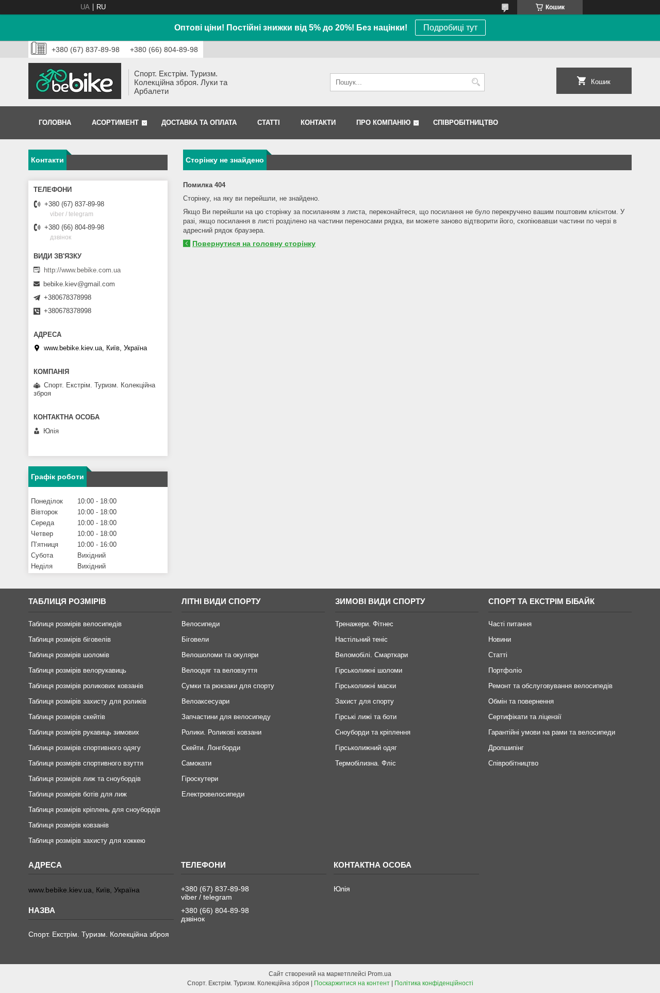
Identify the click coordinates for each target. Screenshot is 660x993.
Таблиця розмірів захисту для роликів (87, 701)
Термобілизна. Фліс (365, 763)
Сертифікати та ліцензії (525, 717)
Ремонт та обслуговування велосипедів (550, 686)
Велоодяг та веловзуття (219, 670)
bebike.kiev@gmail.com (79, 284)
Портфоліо (505, 670)
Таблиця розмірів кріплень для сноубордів (94, 809)
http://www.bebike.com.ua (82, 270)
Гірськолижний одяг (366, 748)
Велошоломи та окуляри (220, 655)
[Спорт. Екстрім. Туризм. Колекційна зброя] (74, 82)
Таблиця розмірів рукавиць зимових (83, 732)
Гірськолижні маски (365, 686)
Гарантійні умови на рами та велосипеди (551, 732)
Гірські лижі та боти (366, 717)
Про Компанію (383, 122)
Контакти (318, 122)
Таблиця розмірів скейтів (66, 717)
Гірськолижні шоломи (368, 670)
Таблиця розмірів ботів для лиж (77, 794)
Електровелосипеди (213, 794)
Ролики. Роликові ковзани (221, 732)
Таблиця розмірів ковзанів (68, 825)
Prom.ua (379, 974)
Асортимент (115, 122)
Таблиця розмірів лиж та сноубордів (84, 779)
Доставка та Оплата (199, 122)
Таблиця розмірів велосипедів (75, 624)
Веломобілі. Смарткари (371, 655)
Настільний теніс (361, 639)
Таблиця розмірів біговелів (69, 639)
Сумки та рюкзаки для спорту (228, 686)
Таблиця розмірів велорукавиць (77, 670)
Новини (499, 639)
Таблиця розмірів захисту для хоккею (86, 840)
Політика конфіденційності (433, 983)
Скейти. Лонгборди (211, 748)
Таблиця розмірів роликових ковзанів (85, 686)
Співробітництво (465, 122)
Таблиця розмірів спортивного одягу (84, 748)
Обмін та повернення (521, 701)
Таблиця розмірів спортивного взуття (85, 763)
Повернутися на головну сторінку (254, 243)
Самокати (196, 763)
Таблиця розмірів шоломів (68, 655)
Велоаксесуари (205, 701)
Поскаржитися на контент (352, 983)
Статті (268, 122)
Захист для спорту (364, 701)
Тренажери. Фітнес (364, 624)
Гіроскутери (200, 779)
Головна (55, 122)
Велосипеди (201, 624)
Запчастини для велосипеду (226, 717)
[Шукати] (476, 82)
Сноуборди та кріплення (372, 732)
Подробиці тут (450, 27)
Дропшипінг (506, 748)
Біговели (195, 639)
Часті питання (510, 624)
